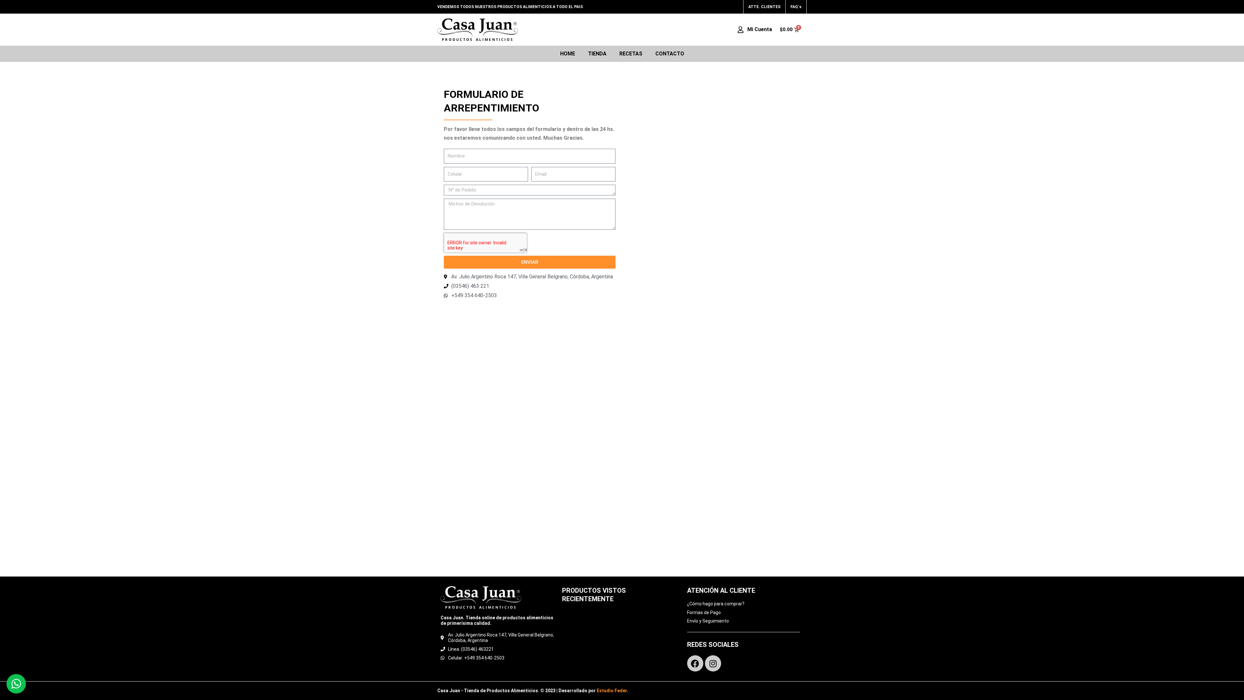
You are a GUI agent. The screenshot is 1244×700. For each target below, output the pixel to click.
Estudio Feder (612, 690)
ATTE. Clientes (764, 7)
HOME (567, 54)
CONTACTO (669, 54)
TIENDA (597, 54)
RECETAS (630, 54)
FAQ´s (795, 7)
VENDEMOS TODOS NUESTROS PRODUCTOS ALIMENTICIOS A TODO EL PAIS (510, 7)
